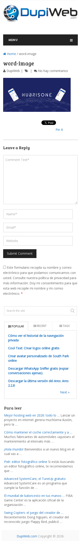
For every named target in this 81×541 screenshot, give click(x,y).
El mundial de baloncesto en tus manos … (34, 495)
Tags (66, 326)
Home (11, 54)
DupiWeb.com (27, 536)
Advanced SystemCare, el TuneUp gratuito (35, 478)
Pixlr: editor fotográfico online (25, 462)
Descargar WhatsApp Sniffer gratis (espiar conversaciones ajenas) (38, 370)
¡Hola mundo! (13, 449)
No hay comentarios (53, 71)
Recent (42, 326)
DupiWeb (13, 71)
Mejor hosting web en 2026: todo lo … (32, 415)
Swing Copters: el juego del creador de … (33, 512)
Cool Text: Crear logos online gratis (33, 348)
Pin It (59, 129)
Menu (13, 40)
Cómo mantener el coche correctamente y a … (38, 432)
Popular (18, 326)
